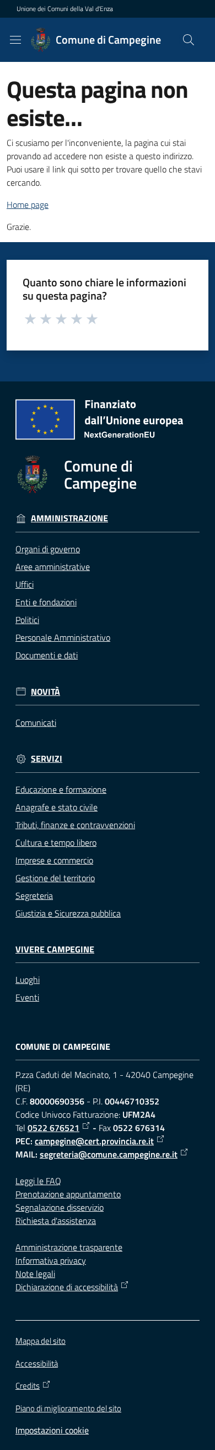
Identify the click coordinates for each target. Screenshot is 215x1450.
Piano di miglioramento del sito (68, 1408)
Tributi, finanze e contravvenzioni (75, 824)
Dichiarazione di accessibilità (66, 1287)
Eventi (27, 997)
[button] (188, 40)
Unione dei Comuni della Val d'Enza (65, 9)
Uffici (24, 584)
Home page (28, 204)
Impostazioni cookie (52, 1430)
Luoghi (27, 979)
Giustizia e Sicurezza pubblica (68, 913)
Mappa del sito (40, 1340)
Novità (45, 692)
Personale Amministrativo (62, 637)
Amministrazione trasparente (68, 1247)
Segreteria (34, 895)
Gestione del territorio (55, 877)
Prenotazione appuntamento (68, 1194)
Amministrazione (69, 518)
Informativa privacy (50, 1260)
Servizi (46, 758)
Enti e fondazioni (46, 602)
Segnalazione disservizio (59, 1207)
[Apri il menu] (15, 39)
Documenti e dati (46, 655)
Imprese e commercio (54, 860)
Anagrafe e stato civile (56, 807)
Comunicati (35, 722)
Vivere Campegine (54, 949)
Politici (27, 619)
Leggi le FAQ (38, 1180)
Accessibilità (36, 1363)
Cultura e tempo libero (55, 842)
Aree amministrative (52, 566)
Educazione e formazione (60, 789)
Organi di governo (47, 549)
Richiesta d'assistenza (55, 1220)
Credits (27, 1386)
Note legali (35, 1273)
